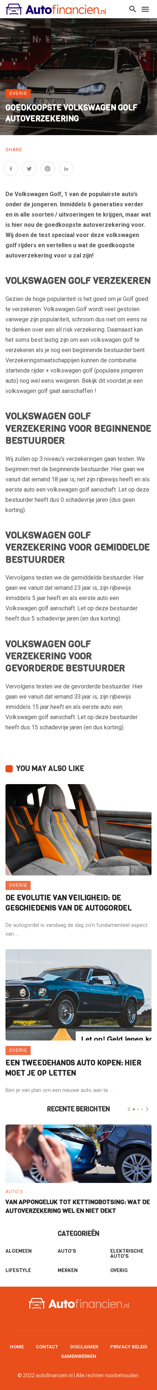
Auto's (14, 1191)
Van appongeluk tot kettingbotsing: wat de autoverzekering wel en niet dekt (77, 1206)
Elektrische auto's (126, 1254)
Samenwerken (78, 1356)
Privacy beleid (129, 1346)
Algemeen (18, 1251)
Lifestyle (18, 1270)
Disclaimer (84, 1346)
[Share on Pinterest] (47, 168)
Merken (68, 1270)
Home (17, 1346)
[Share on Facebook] (11, 168)
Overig (18, 93)
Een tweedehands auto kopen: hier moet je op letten (73, 1068)
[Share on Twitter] (29, 168)
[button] (134, 1109)
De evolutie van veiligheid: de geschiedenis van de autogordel (68, 903)
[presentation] (129, 1109)
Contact (47, 1346)
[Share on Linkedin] (66, 168)
